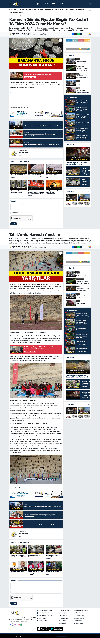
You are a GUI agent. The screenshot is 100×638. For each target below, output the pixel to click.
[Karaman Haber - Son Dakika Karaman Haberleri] (14, 4)
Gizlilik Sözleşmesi (62, 636)
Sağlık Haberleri (62, 620)
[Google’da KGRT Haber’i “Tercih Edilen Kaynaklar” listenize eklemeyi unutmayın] (36, 114)
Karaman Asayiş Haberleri (65, 610)
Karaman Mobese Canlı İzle (63, 4)
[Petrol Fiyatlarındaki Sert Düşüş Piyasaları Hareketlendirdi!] (54, 185)
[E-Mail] (20, 156)
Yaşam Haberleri (79, 623)
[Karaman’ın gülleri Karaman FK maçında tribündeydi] (74, 203)
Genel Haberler (79, 613)
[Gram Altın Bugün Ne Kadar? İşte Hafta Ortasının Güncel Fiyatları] (18, 168)
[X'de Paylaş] (75, 34)
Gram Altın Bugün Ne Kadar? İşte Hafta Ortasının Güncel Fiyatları (18, 176)
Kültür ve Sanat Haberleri (81, 617)
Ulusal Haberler (80, 9)
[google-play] (56, 628)
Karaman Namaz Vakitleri (45, 613)
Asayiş (78, 73)
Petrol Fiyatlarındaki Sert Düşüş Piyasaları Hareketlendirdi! (53, 192)
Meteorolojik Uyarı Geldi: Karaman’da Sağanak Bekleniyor (53, 557)
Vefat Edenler (14, 12)
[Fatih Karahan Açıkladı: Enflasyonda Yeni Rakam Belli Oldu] (54, 168)
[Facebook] (10, 624)
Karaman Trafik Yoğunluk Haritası (46, 615)
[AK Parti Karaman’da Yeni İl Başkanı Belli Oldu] (18, 565)
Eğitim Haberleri (79, 612)
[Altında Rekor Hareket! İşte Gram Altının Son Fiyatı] (18, 185)
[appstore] (43, 628)
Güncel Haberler (49, 9)
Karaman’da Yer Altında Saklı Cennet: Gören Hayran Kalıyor (53, 573)
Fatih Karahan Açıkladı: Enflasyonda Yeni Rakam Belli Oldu (53, 176)
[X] (13, 624)
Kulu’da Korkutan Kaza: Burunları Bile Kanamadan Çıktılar (82, 84)
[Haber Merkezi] (13, 153)
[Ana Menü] (90, 11)
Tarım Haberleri (62, 622)
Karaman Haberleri (25, 9)
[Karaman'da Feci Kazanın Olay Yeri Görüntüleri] (87, 203)
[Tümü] (89, 55)
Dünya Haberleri (63, 612)
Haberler (11, 16)
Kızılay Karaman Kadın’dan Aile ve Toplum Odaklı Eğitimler (35, 573)
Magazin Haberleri (63, 618)
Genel (78, 59)
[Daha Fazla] (81, 34)
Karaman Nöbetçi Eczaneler (45, 610)
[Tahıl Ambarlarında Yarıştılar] (36, 266)
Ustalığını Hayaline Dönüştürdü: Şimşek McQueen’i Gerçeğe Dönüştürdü (82, 91)
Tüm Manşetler (42, 618)
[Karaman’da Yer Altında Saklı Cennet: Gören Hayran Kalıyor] (54, 565)
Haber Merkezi (24, 152)
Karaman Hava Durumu (44, 612)
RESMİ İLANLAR (13, 9)
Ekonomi (18, 16)
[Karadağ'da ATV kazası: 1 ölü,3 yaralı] (71, 197)
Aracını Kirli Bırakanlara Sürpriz (81, 62)
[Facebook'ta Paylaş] (73, 34)
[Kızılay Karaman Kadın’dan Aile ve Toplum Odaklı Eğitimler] (36, 565)
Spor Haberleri (59, 9)
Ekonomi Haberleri (63, 613)
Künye (21, 12)
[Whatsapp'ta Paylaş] (78, 34)
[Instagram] (15, 624)
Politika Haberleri (79, 618)
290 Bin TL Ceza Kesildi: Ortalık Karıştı (82, 76)
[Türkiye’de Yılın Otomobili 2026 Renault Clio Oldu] (68, 203)
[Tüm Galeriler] (89, 191)
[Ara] (90, 4)
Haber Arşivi (42, 622)
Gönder (13, 224)
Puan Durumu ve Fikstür (44, 617)
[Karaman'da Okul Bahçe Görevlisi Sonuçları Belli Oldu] (18, 549)
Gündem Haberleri (37, 9)
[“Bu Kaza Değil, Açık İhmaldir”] (80, 203)
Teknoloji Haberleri (79, 622)
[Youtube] (18, 624)
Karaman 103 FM (43, 4)
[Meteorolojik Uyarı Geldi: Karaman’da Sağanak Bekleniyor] (54, 549)
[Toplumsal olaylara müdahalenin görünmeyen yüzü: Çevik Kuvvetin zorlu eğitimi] (84, 197)
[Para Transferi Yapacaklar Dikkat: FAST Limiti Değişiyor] (36, 168)
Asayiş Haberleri (69, 9)
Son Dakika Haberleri (44, 620)
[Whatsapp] (21, 624)
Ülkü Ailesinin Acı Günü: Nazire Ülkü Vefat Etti (82, 69)
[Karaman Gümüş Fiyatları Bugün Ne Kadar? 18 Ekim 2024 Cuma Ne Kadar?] (36, 53)
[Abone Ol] (89, 34)
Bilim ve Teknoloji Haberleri (81, 610)
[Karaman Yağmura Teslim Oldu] (36, 549)
